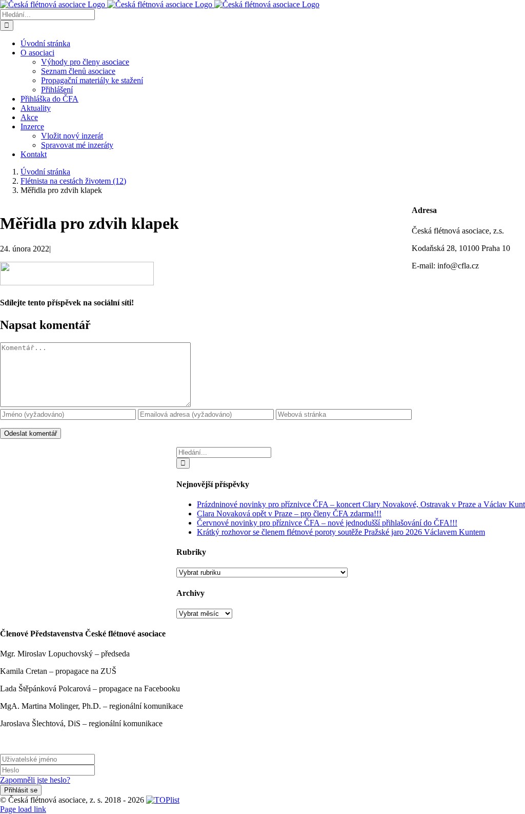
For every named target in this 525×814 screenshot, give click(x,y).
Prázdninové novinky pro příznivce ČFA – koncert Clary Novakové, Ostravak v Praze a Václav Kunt (361, 504)
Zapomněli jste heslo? (35, 780)
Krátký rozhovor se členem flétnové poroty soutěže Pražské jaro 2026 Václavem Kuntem (341, 532)
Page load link (23, 809)
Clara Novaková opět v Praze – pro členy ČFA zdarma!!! (289, 513)
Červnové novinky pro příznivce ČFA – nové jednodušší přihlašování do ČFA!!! (327, 522)
